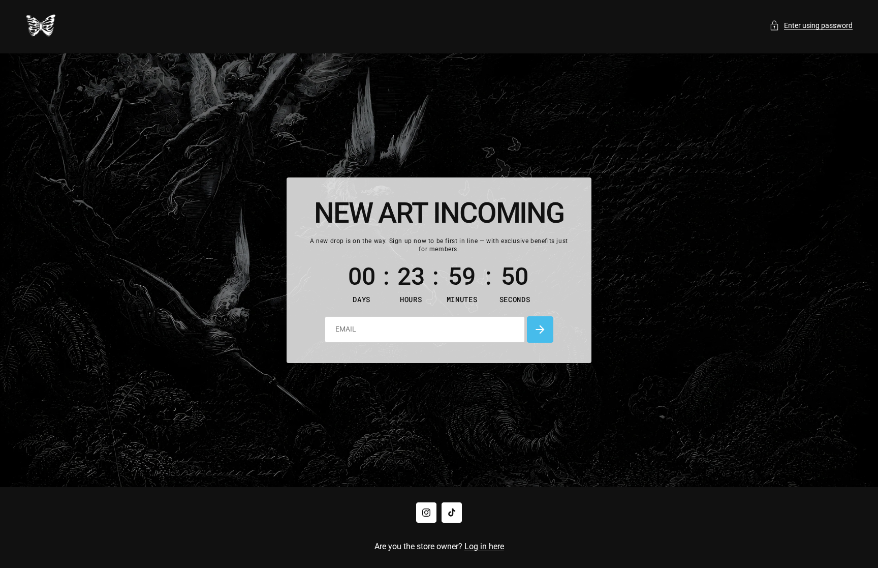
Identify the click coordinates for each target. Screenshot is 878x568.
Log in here (484, 546)
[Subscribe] (540, 329)
